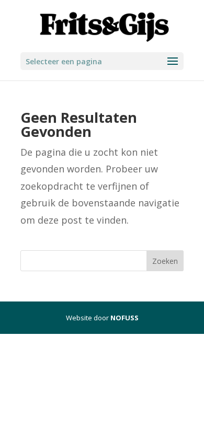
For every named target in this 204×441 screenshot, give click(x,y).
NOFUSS (124, 317)
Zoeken (165, 261)
